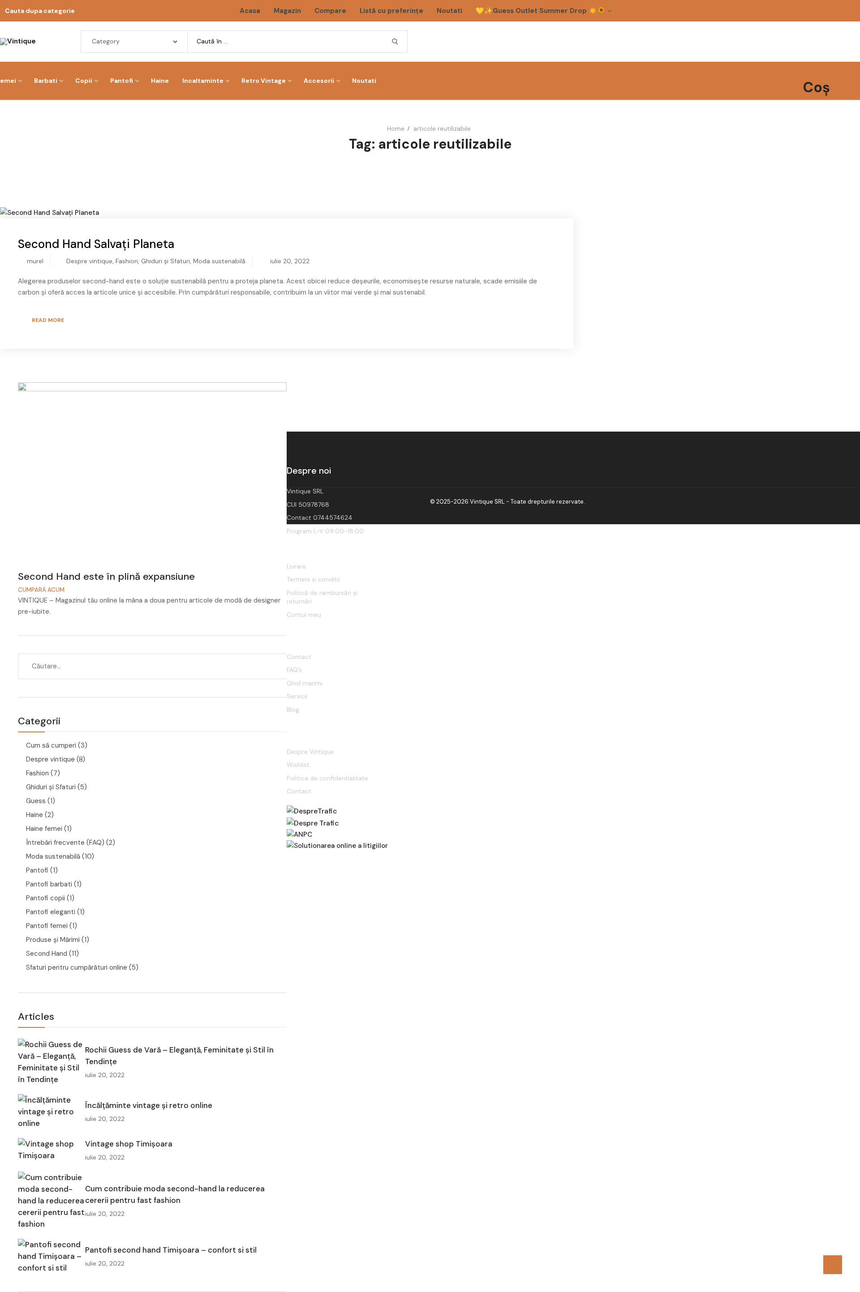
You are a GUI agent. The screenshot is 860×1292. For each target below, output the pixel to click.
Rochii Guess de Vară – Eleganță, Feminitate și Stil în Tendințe (179, 1055)
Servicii (297, 696)
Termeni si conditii (313, 579)
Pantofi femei (47, 925)
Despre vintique (89, 261)
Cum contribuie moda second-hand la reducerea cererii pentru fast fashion (175, 1194)
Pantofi (37, 870)
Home (395, 128)
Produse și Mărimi (53, 939)
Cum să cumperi (51, 745)
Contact (299, 657)
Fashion (127, 261)
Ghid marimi (304, 683)
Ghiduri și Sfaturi (165, 261)
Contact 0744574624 (320, 517)
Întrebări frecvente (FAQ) (65, 842)
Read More (48, 320)
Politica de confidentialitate (327, 778)
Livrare (296, 566)
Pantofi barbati (49, 884)
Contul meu (304, 615)
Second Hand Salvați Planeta (96, 244)
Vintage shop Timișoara (128, 1144)
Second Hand (46, 953)
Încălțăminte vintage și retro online (148, 1105)
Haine (34, 814)
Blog (293, 710)
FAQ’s (294, 670)
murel (34, 261)
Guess (36, 800)
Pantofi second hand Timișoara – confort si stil (171, 1250)
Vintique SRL (305, 491)
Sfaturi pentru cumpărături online (76, 967)
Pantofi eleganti (50, 911)
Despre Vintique (310, 752)
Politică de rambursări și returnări (322, 597)
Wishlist (298, 765)
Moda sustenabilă (219, 261)
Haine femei (44, 828)
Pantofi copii (45, 898)
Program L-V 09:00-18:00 (325, 531)
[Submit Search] (395, 41)
